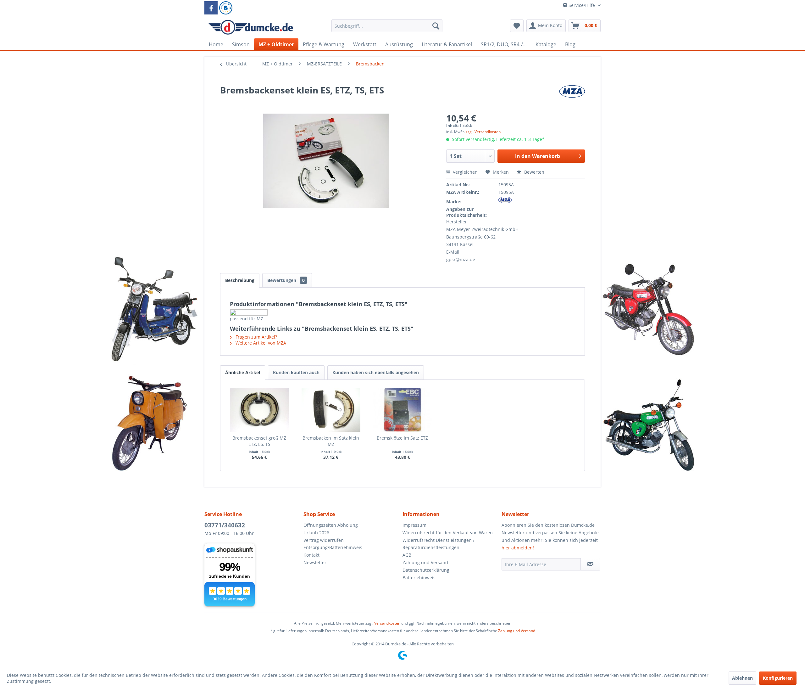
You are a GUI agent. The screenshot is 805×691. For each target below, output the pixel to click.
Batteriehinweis (419, 578)
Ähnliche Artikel (242, 372)
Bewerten (533, 172)
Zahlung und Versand (425, 562)
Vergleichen (465, 172)
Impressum (414, 525)
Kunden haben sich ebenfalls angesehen (375, 372)
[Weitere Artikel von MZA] (572, 96)
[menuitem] (386, 29)
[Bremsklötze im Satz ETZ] (402, 410)
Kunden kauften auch (296, 372)
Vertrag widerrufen (323, 540)
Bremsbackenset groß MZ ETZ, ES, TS (259, 441)
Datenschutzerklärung (425, 570)
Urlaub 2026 (316, 533)
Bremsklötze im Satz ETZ (402, 438)
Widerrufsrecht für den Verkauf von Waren (447, 533)
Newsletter (314, 562)
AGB (406, 555)
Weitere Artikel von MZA (260, 343)
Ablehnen (742, 678)
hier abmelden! (518, 548)
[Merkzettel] (517, 26)
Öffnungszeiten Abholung (330, 525)
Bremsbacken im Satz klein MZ (331, 441)
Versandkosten (387, 623)
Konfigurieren (778, 678)
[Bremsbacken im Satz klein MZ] (331, 410)
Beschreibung (239, 280)
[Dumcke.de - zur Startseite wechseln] (251, 27)
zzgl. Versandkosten (483, 131)
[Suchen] (435, 26)
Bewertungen (286, 280)
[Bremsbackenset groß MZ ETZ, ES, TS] (259, 410)
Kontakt (311, 555)
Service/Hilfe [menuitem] (581, 5)
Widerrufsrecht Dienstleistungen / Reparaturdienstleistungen (438, 544)
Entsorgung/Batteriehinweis (332, 547)
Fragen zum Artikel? (255, 337)
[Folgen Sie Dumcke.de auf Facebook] (211, 7)
